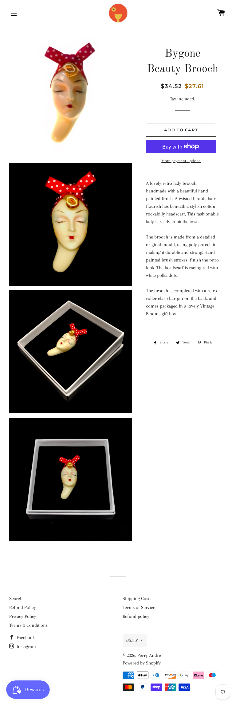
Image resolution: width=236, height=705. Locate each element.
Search (15, 598)
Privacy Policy (22, 616)
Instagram (25, 646)
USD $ (132, 640)
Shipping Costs (137, 598)
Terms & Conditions (28, 625)
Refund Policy (22, 607)
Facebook (25, 637)
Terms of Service (139, 607)
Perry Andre (149, 655)
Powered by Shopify (142, 663)
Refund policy (136, 616)
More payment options (181, 160)
